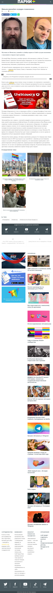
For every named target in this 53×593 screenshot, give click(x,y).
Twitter (14, 14)
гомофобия (6, 219)
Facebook (6, 14)
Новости (12, 11)
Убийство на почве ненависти (28, 219)
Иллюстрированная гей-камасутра (39, 324)
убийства (11, 82)
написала (10, 69)
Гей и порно (32, 489)
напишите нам (5, 544)
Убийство (15, 219)
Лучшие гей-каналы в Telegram (38, 436)
